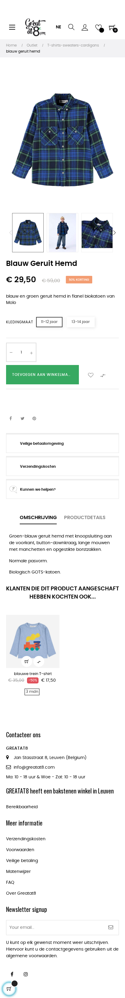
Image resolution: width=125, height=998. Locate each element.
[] (26, 661)
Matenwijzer (18, 872)
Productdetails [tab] (85, 517)
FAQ (10, 882)
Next (114, 233)
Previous (11, 233)
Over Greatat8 (21, 893)
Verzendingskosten (26, 839)
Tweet (22, 418)
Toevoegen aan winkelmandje (45, 374)
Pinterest (34, 418)
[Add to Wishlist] (91, 374)
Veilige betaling (22, 861)
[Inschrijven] (111, 927)
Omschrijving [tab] (38, 517)
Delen (10, 418)
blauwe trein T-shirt (33, 674)
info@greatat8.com (34, 767)
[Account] (85, 27)
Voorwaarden (20, 850)
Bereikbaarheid (22, 807)
